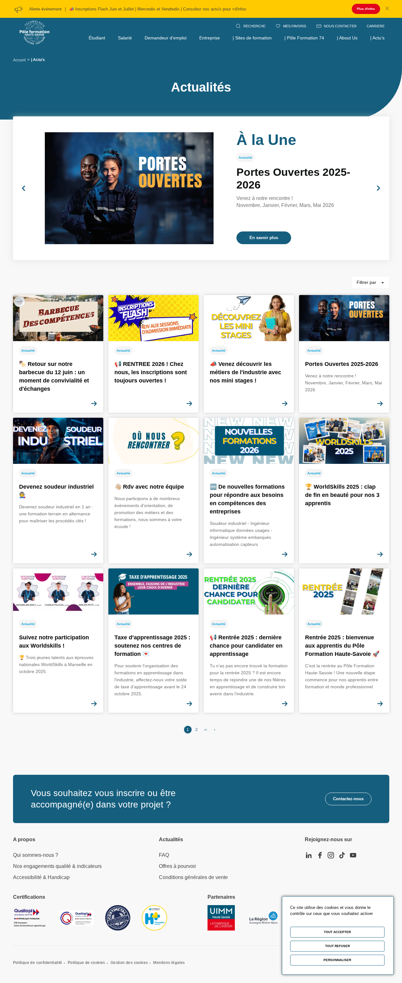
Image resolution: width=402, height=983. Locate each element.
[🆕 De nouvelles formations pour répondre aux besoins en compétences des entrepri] (249, 490)
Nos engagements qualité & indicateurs (57, 866)
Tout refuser (337, 946)
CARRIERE (376, 26)
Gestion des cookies (129, 962)
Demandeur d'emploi (166, 37)
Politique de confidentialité (37, 962)
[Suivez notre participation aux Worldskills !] (58, 640)
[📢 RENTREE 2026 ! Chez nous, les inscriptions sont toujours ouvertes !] (153, 354)
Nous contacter (340, 26)
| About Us (347, 37)
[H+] (154, 918)
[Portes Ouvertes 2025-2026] (201, 188)
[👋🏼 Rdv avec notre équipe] (153, 490)
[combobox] (370, 282)
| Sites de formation (252, 37)
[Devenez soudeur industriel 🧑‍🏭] (58, 490)
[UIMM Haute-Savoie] (221, 918)
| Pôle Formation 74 (304, 37)
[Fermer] (387, 9)
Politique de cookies (86, 962)
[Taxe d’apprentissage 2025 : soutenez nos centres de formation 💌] (153, 640)
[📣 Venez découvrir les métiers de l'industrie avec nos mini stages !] (249, 354)
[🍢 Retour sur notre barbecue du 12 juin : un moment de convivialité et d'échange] (58, 354)
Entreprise (209, 37)
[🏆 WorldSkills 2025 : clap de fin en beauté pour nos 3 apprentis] (344, 490)
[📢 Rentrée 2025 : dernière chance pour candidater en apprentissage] (249, 640)
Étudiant (97, 37)
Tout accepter (337, 932)
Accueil (19, 60)
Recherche (254, 26)
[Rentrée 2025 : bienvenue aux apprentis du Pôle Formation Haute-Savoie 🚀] (344, 640)
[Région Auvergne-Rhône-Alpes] (263, 918)
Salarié (125, 37)
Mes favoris (294, 26)
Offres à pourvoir (177, 866)
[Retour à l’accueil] (34, 25)
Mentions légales (169, 962)
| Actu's (377, 37)
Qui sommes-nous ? (35, 855)
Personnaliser (337, 960)
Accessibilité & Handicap (41, 877)
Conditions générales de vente (193, 877)
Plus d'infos (366, 8)
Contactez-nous (348, 798)
